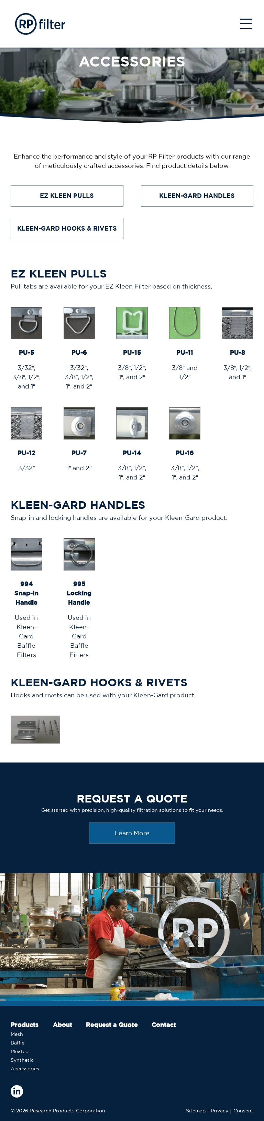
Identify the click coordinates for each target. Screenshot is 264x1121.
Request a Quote (112, 1024)
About (62, 1024)
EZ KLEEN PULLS (67, 195)
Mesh (17, 1034)
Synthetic (22, 1060)
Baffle (17, 1043)
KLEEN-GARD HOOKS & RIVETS (67, 228)
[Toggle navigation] (246, 24)
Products (24, 1024)
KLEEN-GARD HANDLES (197, 195)
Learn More (132, 833)
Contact (164, 1024)
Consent (243, 1110)
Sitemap (196, 1110)
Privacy (219, 1110)
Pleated (20, 1051)
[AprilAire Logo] (39, 23)
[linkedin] (17, 1091)
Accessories (25, 1068)
